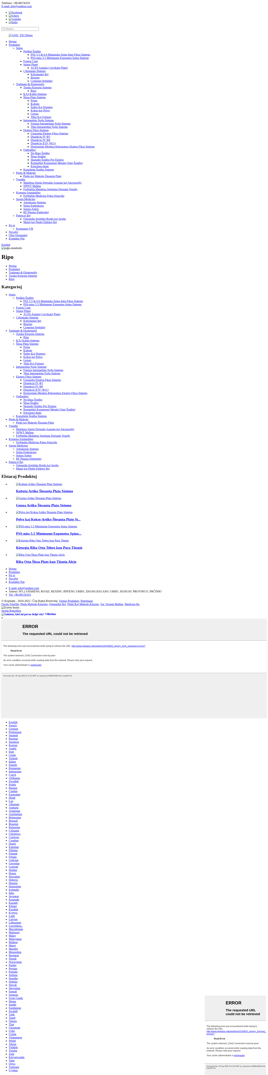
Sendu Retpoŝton (11, 610)
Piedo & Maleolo (26, 172)
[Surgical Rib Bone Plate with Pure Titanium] (42, 540)
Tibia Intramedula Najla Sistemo (49, 126)
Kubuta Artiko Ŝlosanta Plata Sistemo (44, 491)
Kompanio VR (24, 228)
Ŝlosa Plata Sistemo (34, 97)
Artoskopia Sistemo (34, 202)
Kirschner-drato (40, 166)
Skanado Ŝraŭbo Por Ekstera (47, 159)
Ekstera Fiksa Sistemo (36, 130)
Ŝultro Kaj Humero (42, 107)
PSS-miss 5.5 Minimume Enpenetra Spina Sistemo (60, 57)
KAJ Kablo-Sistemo (35, 94)
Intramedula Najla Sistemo (38, 120)
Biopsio (35, 77)
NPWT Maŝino (32, 186)
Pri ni (12, 225)
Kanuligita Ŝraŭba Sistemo (38, 169)
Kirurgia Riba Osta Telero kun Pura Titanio (49, 548)
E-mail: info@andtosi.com (16, 6)
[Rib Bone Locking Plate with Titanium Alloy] (40, 554)
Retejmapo (87, 600)
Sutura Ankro (31, 209)
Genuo (34, 113)
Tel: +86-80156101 (20, 594)
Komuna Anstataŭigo (28, 192)
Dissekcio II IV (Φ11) (43, 143)
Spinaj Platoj (30, 64)
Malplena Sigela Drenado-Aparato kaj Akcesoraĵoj (52, 182)
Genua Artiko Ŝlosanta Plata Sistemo (43, 505)
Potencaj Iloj (23, 215)
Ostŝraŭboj (29, 149)
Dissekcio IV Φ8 (40, 140)
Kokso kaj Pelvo (40, 110)
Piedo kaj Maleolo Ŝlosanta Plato (42, 176)
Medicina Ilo (132, 604)
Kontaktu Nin (17, 238)
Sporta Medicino (25, 199)
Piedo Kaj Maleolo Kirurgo (83, 604)
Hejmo (13, 41)
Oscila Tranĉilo (10, 604)
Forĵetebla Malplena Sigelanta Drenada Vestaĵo (50, 189)
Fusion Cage (30, 61)
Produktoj (14, 44)
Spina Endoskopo (33, 205)
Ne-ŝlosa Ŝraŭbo (40, 153)
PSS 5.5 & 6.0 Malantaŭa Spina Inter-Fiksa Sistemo (60, 54)
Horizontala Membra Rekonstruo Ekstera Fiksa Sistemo (63, 146)
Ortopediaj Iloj (57, 604)
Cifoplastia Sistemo (34, 71)
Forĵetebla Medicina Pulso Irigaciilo (43, 195)
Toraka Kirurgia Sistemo (37, 87)
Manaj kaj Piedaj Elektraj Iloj (40, 222)
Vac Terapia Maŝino (111, 604)
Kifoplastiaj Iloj (39, 74)
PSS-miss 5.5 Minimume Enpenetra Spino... (48, 533)
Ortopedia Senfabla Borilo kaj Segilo (44, 218)
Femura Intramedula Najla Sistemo (51, 123)
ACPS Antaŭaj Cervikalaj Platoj (49, 67)
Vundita (20, 179)
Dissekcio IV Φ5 (40, 136)
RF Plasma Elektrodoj (36, 212)
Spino (19, 48)
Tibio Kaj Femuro (41, 117)
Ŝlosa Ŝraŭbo (38, 156)
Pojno (34, 100)
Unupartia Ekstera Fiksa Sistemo (49, 133)
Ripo (33, 90)
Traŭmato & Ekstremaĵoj (30, 84)
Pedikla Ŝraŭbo (32, 51)
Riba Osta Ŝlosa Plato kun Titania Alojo (46, 562)
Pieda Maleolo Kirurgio (34, 604)
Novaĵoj (13, 232)
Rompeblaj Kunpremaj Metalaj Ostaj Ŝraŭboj (57, 163)
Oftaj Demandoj (18, 235)
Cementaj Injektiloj (42, 80)
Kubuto (35, 103)
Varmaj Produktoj (69, 600)
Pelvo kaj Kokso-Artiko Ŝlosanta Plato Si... (48, 519)
